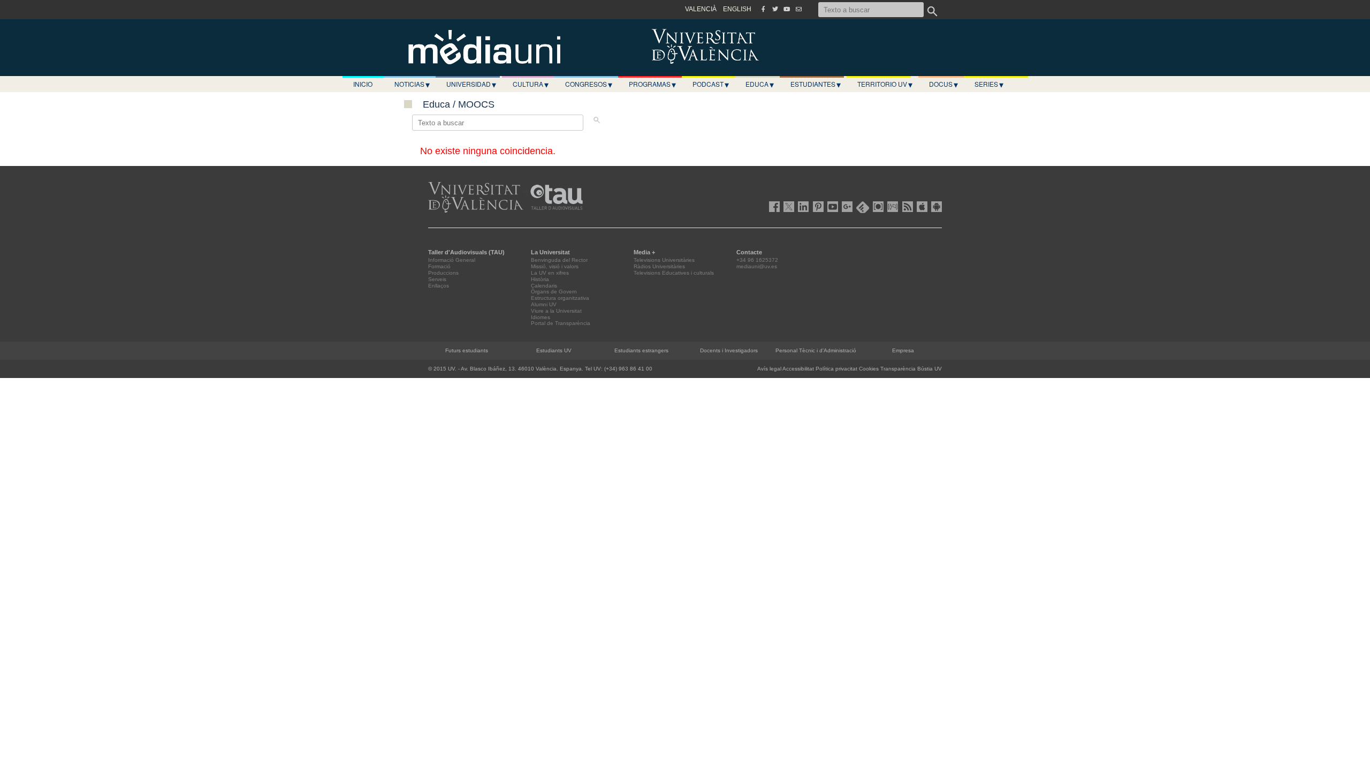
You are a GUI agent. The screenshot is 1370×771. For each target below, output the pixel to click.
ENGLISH (737, 9)
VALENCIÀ (701, 9)
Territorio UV (884, 84)
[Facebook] (763, 9)
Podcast (710, 84)
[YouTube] (786, 9)
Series (989, 84)
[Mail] (798, 9)
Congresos (588, 84)
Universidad (471, 84)
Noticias (412, 84)
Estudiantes (815, 84)
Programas (652, 84)
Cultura (531, 84)
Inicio (362, 83)
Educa (759, 84)
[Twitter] (775, 9)
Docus (943, 84)
